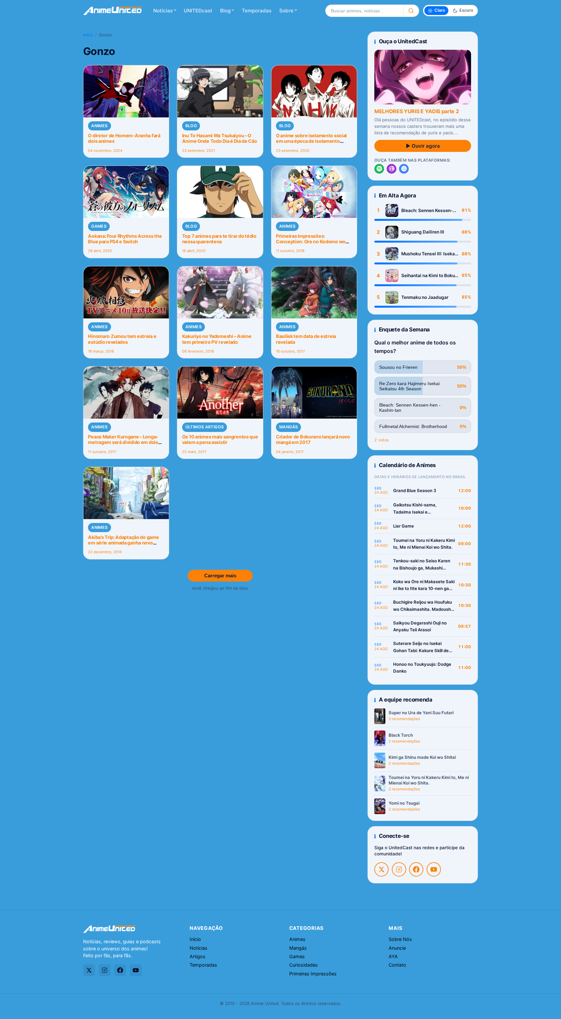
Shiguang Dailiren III (422, 232)
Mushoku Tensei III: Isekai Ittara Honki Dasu (428, 254)
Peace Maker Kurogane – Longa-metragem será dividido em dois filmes (123, 442)
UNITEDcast (198, 10)
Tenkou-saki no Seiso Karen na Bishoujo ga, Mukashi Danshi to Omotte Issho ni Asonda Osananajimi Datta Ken (421, 564)
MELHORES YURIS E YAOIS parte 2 (416, 111)
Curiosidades (303, 965)
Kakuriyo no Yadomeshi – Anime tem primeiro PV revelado (217, 338)
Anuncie (397, 948)
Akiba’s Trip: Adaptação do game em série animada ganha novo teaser (123, 542)
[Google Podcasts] (404, 169)
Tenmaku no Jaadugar (424, 297)
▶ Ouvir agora (423, 146)
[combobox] (364, 11)
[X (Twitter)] (381, 869)
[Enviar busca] (411, 11)
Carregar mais (220, 575)
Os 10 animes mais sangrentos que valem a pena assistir (220, 439)
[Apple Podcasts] (391, 169)
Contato (397, 965)
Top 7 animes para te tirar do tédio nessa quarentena (219, 238)
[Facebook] (416, 869)
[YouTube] (434, 869)
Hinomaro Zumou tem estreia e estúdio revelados (122, 338)
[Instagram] (399, 869)
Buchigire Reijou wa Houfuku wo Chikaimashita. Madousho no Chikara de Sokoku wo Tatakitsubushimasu (423, 606)
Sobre (286, 10)
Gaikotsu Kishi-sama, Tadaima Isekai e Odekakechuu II (415, 509)
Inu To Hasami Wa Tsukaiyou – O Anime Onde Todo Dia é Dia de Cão (219, 138)
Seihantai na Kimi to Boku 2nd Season (428, 275)
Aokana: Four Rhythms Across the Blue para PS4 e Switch (125, 238)
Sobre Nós (400, 939)
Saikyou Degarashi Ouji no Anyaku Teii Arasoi (420, 626)
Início (88, 35)
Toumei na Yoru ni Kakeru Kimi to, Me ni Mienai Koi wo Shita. (424, 544)
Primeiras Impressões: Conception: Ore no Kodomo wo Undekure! (310, 241)
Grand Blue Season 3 (414, 490)
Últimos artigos (204, 426)
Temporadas (256, 10)
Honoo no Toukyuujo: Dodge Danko (422, 668)
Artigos (198, 956)
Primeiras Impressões (313, 973)
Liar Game (403, 526)
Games (98, 226)
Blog (225, 10)
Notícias (163, 10)
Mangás (288, 426)
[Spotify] (379, 169)
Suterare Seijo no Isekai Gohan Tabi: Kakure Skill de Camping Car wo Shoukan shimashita (421, 647)
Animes (99, 125)
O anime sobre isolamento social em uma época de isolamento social (311, 141)
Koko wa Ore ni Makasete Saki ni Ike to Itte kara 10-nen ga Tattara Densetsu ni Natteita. (424, 585)
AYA (393, 956)
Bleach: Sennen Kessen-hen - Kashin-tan (427, 210)
